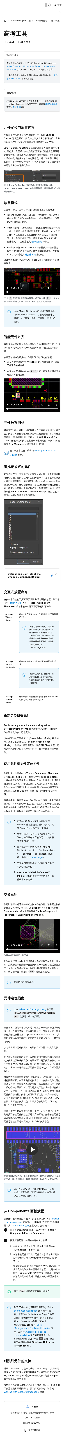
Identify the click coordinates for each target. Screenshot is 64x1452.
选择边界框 (37, 241)
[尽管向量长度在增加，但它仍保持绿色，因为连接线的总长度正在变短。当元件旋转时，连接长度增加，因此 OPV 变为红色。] (32, 1149)
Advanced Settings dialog (32, 1009)
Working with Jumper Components (21, 1392)
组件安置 (55, 20)
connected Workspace (26, 1310)
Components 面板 (20, 1225)
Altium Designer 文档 (21, 20)
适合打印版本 (34, 1430)
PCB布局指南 (41, 20)
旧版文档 (17, 107)
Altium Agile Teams (32, 66)
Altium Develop (14, 66)
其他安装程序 (51, 104)
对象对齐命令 (15, 602)
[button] (32, 575)
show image (36, 857)
